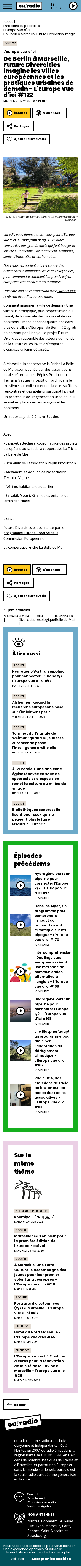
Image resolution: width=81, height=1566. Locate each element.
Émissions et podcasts (21, 25)
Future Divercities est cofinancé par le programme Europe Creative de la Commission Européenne (33, 533)
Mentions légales (39, 1506)
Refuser (17, 1559)
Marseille (10, 616)
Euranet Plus (66, 290)
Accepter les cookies (51, 1559)
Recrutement (36, 1498)
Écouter (20, 113)
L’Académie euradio (41, 1502)
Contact (32, 1494)
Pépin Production (62, 463)
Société (10, 43)
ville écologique (46, 618)
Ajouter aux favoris (30, 139)
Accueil (9, 21)
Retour (20, 1405)
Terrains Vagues (16, 477)
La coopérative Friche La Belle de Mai (33, 547)
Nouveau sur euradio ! (31, 1211)
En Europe (22, 1326)
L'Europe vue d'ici (16, 30)
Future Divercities (26, 618)
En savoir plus (60, 1552)
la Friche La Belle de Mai (65, 618)
